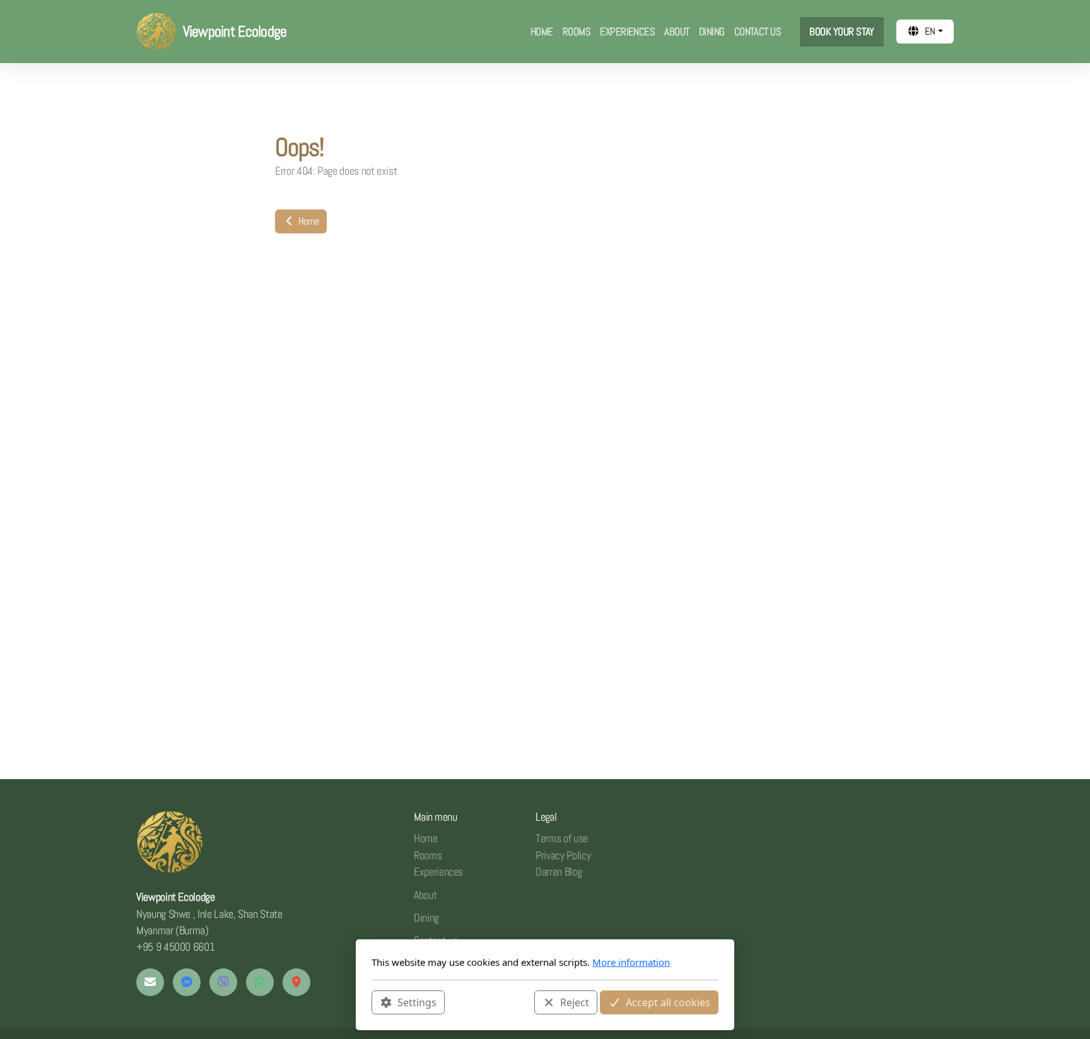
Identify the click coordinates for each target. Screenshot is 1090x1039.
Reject (574, 1002)
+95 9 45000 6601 (175, 947)
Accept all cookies (668, 1002)
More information (631, 962)
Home (307, 221)
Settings (417, 1002)
